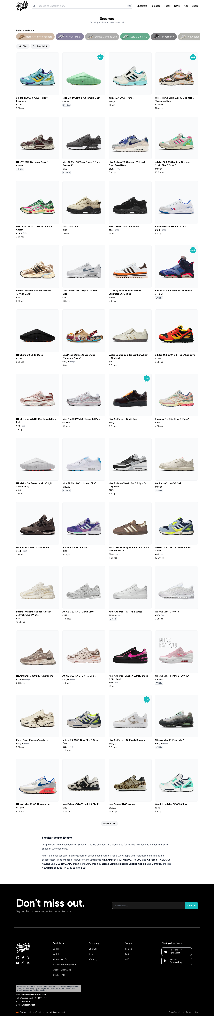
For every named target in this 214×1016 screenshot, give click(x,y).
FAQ (127, 954)
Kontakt (128, 949)
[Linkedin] (28, 962)
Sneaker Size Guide (62, 969)
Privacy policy (192, 1012)
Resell (167, 5)
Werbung (93, 959)
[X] (28, 957)
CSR (127, 959)
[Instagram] (17, 957)
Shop (195, 5)
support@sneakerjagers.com (33, 994)
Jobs (91, 954)
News (177, 5)
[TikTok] (22, 962)
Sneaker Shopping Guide (64, 964)
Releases (155, 5)
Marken (56, 949)
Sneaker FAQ (59, 975)
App (186, 5)
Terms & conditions (176, 1012)
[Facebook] (22, 957)
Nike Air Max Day (61, 959)
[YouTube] (17, 962)
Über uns (93, 949)
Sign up (191, 905)
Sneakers (142, 5)
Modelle (56, 954)
